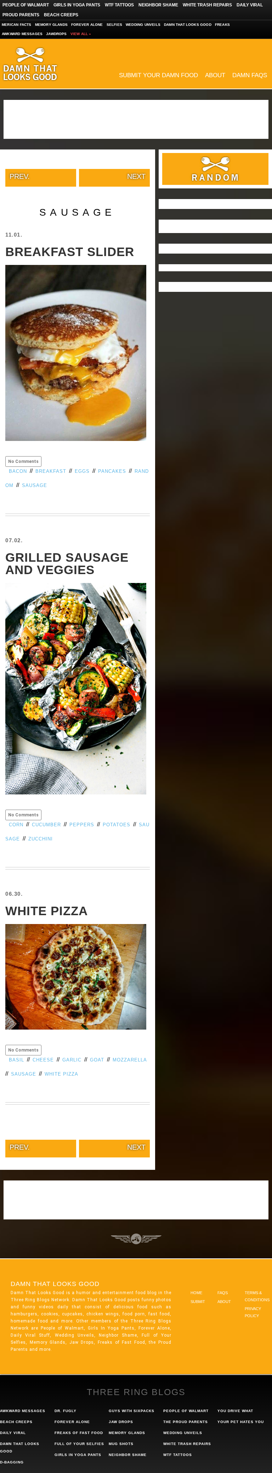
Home (196, 1293)
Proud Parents (20, 14)
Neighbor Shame (158, 4)
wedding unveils (182, 1433)
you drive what (235, 1411)
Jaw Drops (121, 1422)
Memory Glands (51, 25)
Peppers (81, 824)
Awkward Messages (22, 34)
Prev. (20, 176)
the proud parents (185, 1422)
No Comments (23, 461)
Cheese (43, 1060)
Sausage (34, 485)
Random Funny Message (215, 169)
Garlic (71, 1060)
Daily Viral (250, 4)
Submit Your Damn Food (158, 75)
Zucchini (40, 839)
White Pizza (46, 911)
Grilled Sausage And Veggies (67, 563)
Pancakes (112, 471)
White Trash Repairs (207, 4)
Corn (16, 824)
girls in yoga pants (78, 1455)
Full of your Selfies (79, 1444)
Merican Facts (17, 25)
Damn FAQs (249, 75)
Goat (97, 1060)
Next (136, 176)
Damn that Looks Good (187, 25)
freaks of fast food (79, 1433)
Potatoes (116, 824)
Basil (16, 1060)
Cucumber (46, 824)
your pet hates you (240, 1422)
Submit (198, 1301)
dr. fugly (65, 1411)
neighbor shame (128, 1455)
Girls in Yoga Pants (76, 4)
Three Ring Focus (136, 1239)
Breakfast (50, 471)
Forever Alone (87, 25)
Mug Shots (121, 1444)
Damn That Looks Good (42, 63)
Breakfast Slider (69, 252)
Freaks (222, 25)
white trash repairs (187, 1444)
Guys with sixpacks (131, 1411)
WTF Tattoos (119, 4)
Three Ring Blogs (136, 1392)
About (215, 75)
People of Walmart (25, 4)
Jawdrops (56, 34)
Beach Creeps (61, 14)
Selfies (114, 25)
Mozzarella (130, 1060)
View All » (80, 34)
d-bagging (12, 1462)
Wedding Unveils (143, 25)
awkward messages (22, 1411)
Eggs (82, 471)
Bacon (18, 471)
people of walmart (186, 1411)
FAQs (222, 1293)
